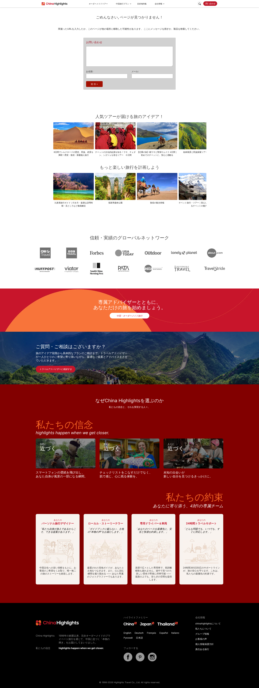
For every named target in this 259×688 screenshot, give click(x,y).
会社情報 (158, 4)
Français (151, 633)
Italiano (175, 633)
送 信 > (94, 84)
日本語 (139, 637)
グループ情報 (202, 634)
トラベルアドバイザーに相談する (55, 369)
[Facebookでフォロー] (128, 660)
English (127, 633)
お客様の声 (201, 639)
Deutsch (139, 633)
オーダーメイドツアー (98, 4)
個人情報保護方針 (204, 644)
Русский (128, 637)
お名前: (89, 71)
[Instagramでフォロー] (152, 660)
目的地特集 (142, 4)
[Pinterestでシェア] (140, 660)
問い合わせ (210, 3)
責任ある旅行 (202, 649)
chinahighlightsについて (208, 623)
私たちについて (203, 628)
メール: (135, 71)
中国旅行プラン (122, 4)
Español (163, 633)
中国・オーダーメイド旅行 (129, 315)
